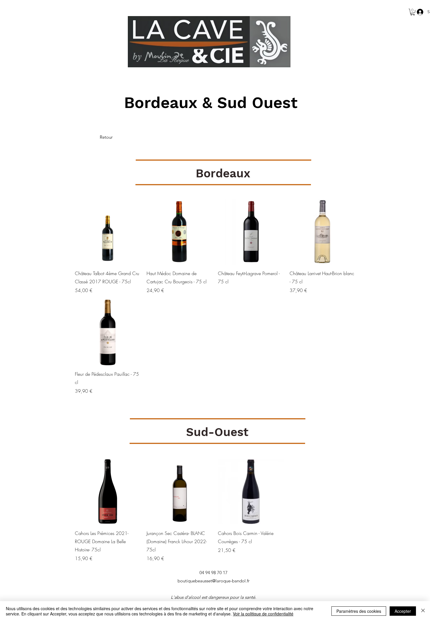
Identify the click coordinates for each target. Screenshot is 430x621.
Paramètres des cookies (358, 611)
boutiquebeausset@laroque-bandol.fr (214, 581)
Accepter (403, 611)
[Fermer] (422, 611)
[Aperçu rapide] (108, 232)
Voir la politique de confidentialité (263, 614)
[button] (413, 12)
